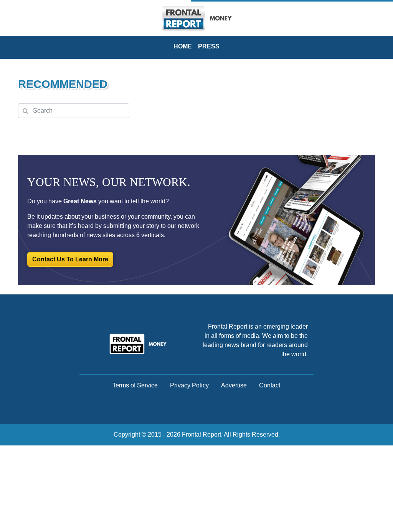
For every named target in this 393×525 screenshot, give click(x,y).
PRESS (209, 46)
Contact (269, 385)
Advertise (234, 385)
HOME (182, 46)
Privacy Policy (189, 385)
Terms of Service (135, 385)
